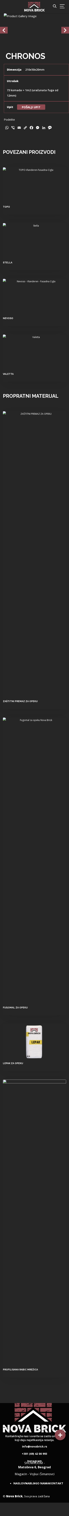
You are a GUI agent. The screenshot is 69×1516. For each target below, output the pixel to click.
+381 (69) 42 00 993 (34, 1452)
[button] (60, 1435)
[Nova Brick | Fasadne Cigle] (34, 6)
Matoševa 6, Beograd (34, 1467)
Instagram (34, 1459)
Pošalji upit (31, 107)
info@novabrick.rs (34, 1445)
